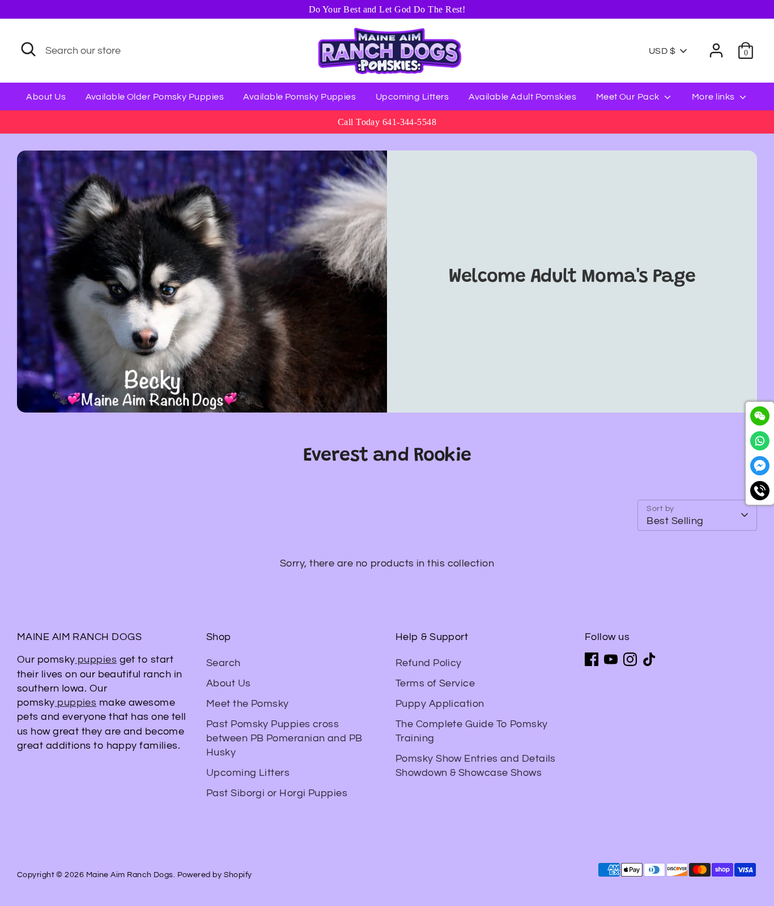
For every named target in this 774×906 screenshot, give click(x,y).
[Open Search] (28, 49)
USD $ (662, 50)
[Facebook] (591, 659)
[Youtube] (611, 659)
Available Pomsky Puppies (299, 96)
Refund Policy (428, 663)
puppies (96, 659)
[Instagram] (630, 659)
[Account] (716, 50)
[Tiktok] (649, 659)
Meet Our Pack (628, 96)
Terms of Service (435, 683)
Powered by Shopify (214, 875)
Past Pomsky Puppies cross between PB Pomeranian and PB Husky (284, 738)
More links (714, 96)
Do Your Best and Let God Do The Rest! (387, 9)
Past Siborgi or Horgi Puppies (276, 793)
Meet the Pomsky (247, 703)
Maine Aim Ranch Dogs (129, 875)
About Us (46, 96)
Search (223, 663)
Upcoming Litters (412, 96)
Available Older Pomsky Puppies (155, 96)
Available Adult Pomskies (522, 96)
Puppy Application (439, 703)
